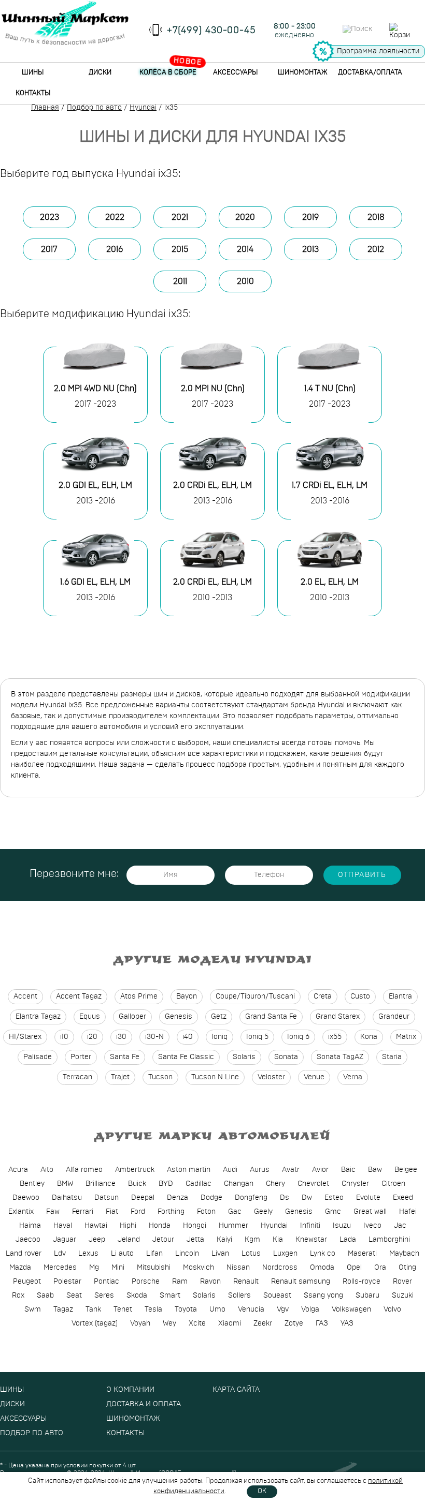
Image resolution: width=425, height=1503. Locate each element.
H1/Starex (25, 1036)
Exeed (403, 1197)
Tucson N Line (215, 1077)
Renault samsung (300, 1281)
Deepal (142, 1197)
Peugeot (27, 1281)
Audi (230, 1169)
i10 (64, 1036)
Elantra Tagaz (38, 1016)
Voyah (140, 1323)
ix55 (335, 1036)
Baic (348, 1169)
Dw (307, 1197)
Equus (89, 1016)
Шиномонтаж (303, 72)
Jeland (129, 1239)
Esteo (334, 1197)
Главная (45, 107)
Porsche (146, 1281)
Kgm (252, 1239)
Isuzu (342, 1225)
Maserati (362, 1253)
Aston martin (188, 1169)
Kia (278, 1239)
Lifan (154, 1253)
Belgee (405, 1169)
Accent (25, 996)
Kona (368, 1036)
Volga (310, 1309)
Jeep (97, 1239)
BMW (65, 1183)
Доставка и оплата (143, 1404)
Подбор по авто (94, 107)
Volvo (392, 1309)
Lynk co (322, 1253)
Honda (160, 1225)
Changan (238, 1183)
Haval (62, 1225)
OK (262, 1491)
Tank (93, 1309)
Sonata (286, 1057)
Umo (217, 1309)
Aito (46, 1169)
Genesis (178, 1016)
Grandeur (393, 1016)
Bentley (32, 1183)
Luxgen (285, 1253)
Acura (18, 1169)
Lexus (88, 1253)
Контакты (33, 93)
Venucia (251, 1309)
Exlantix (21, 1211)
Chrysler (355, 1183)
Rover (402, 1281)
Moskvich (198, 1267)
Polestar (67, 1281)
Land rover (23, 1253)
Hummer (233, 1225)
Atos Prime (139, 996)
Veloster (271, 1077)
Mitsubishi (154, 1267)
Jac (400, 1225)
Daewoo (25, 1197)
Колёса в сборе (167, 72)
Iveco (372, 1225)
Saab (45, 1295)
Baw (375, 1169)
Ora (380, 1267)
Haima (30, 1225)
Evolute (368, 1197)
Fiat (112, 1211)
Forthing (171, 1211)
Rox (18, 1295)
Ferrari (82, 1211)
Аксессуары (235, 72)
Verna (352, 1077)
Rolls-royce (361, 1281)
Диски (100, 72)
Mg (94, 1267)
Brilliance (101, 1183)
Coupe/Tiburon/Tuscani (255, 996)
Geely (263, 1211)
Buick (137, 1183)
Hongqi (194, 1225)
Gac (235, 1211)
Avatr (291, 1169)
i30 (121, 1036)
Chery (275, 1183)
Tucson (160, 1077)
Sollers (239, 1295)
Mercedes (60, 1267)
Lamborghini (389, 1239)
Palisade (37, 1057)
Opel (354, 1267)
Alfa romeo (84, 1169)
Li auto (122, 1253)
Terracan (77, 1077)
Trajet (120, 1077)
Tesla (153, 1309)
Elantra (400, 996)
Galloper (132, 1016)
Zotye (294, 1323)
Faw (53, 1211)
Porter (80, 1057)
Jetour (163, 1239)
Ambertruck (134, 1169)
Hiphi (128, 1225)
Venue (314, 1077)
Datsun (106, 1197)
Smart (170, 1295)
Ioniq (219, 1036)
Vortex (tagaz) (95, 1323)
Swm (32, 1309)
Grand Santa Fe (271, 1016)
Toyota (186, 1309)
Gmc (333, 1211)
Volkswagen (351, 1309)
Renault (246, 1281)
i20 (92, 1036)
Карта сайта (236, 1389)
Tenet (123, 1309)
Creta (323, 996)
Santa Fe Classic (186, 1057)
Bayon (186, 996)
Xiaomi (229, 1323)
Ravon (210, 1281)
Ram (180, 1281)
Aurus (260, 1169)
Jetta (195, 1239)
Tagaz (63, 1309)
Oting (407, 1267)
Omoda (322, 1267)
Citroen (393, 1183)
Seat (74, 1295)
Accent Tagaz (79, 996)
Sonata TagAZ (340, 1057)
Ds (284, 1197)
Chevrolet (313, 1183)
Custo (360, 996)
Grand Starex (338, 1016)
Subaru (367, 1295)
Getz (218, 1016)
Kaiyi (224, 1239)
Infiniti (310, 1225)
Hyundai (143, 107)
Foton (206, 1211)
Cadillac (198, 1183)
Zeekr (262, 1323)
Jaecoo (28, 1239)
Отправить (362, 875)
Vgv (283, 1309)
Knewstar (311, 1239)
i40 (187, 1036)
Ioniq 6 (298, 1036)
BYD (166, 1183)
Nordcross (280, 1267)
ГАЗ (322, 1323)
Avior (320, 1169)
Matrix (406, 1036)
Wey (169, 1323)
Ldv (60, 1253)
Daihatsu (67, 1197)
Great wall (370, 1211)
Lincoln (187, 1253)
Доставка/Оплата (370, 72)
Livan (220, 1253)
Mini (117, 1267)
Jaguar (64, 1239)
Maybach (404, 1253)
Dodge (211, 1197)
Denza (177, 1197)
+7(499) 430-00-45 (211, 30)
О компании (130, 1389)
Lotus (251, 1253)
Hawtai (95, 1225)
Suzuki (403, 1295)
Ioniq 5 (257, 1036)
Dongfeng (251, 1197)
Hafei (408, 1211)
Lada (347, 1239)
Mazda (20, 1267)
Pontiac (106, 1281)
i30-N (154, 1036)
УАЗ (347, 1323)
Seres (104, 1295)
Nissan (238, 1267)
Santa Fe (124, 1057)
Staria (392, 1057)
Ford (138, 1211)
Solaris (244, 1057)
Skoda (136, 1295)
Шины (33, 72)
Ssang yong (323, 1295)
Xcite (197, 1323)
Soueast (277, 1295)
